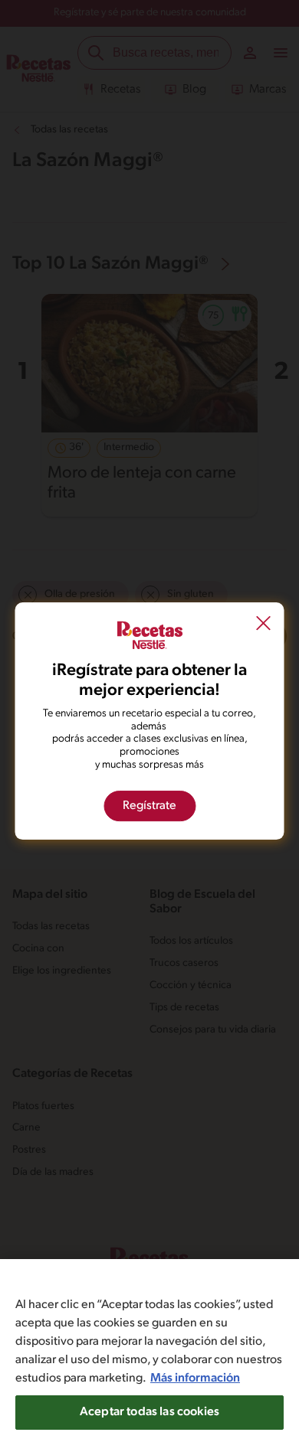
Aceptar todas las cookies (149, 1412)
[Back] (263, 625)
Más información (195, 1378)
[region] (149, 1350)
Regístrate (149, 806)
